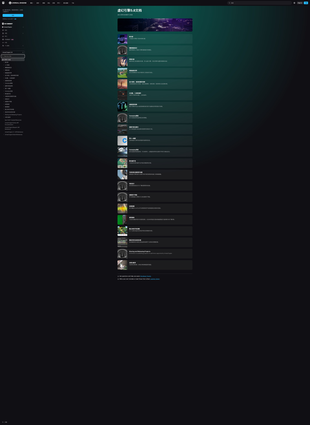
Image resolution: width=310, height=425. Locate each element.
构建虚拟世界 (8, 72)
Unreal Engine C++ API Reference (14, 132)
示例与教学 (8, 117)
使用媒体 (7, 106)
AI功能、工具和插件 (10, 78)
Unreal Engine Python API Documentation (12, 123)
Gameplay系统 (9, 91)
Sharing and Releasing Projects (13, 114)
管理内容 (7, 70)
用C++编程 (8, 88)
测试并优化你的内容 (10, 112)
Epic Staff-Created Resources (13, 120)
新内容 (6, 62)
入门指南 (7, 65)
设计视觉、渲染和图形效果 (11, 75)
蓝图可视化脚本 (9, 86)
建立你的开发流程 (9, 109)
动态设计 (7, 99)
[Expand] (3, 62)
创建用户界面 (8, 101)
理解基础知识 (8, 67)
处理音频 (7, 104)
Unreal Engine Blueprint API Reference (12, 128)
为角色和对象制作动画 (10, 96)
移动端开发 (8, 93)
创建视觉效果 (8, 80)
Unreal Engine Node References (13, 134)
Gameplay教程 (9, 83)
